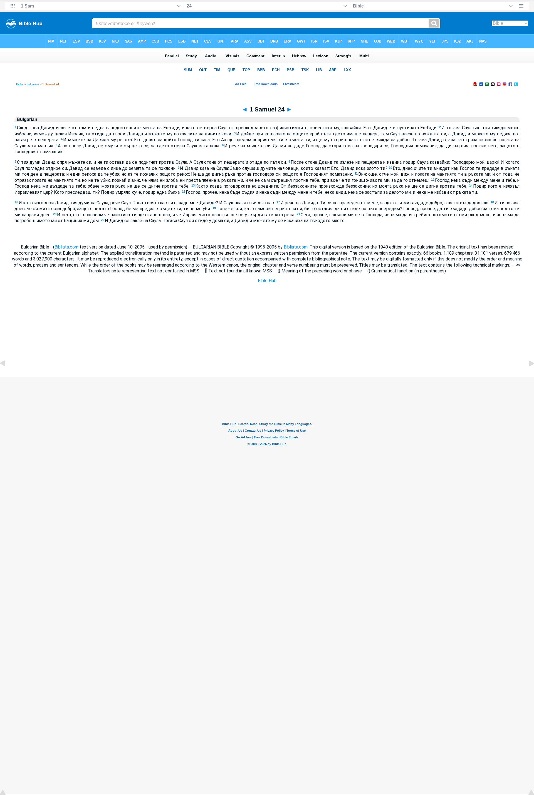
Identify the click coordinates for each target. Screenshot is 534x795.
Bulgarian (32, 84)
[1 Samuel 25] (527, 376)
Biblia (19, 84)
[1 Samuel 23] (7, 376)
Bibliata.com (66, 247)
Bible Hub (267, 280)
